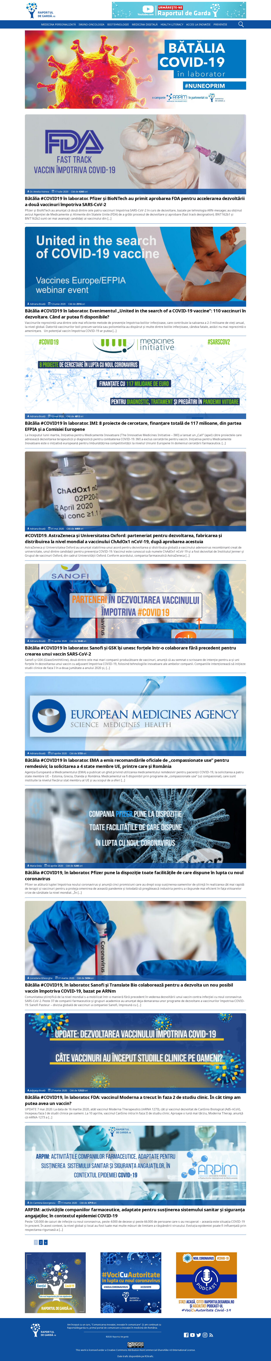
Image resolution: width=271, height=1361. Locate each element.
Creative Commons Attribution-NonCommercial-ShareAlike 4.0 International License (151, 1350)
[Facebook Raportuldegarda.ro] (186, 1337)
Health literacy (172, 24)
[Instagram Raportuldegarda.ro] (205, 1337)
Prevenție (220, 24)
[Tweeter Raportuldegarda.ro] (198, 1337)
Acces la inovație (198, 24)
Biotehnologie (118, 24)
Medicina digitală (145, 24)
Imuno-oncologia (91, 24)
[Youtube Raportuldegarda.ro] (192, 1337)
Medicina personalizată (58, 24)
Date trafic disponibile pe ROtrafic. (135, 1356)
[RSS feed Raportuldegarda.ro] (211, 1337)
